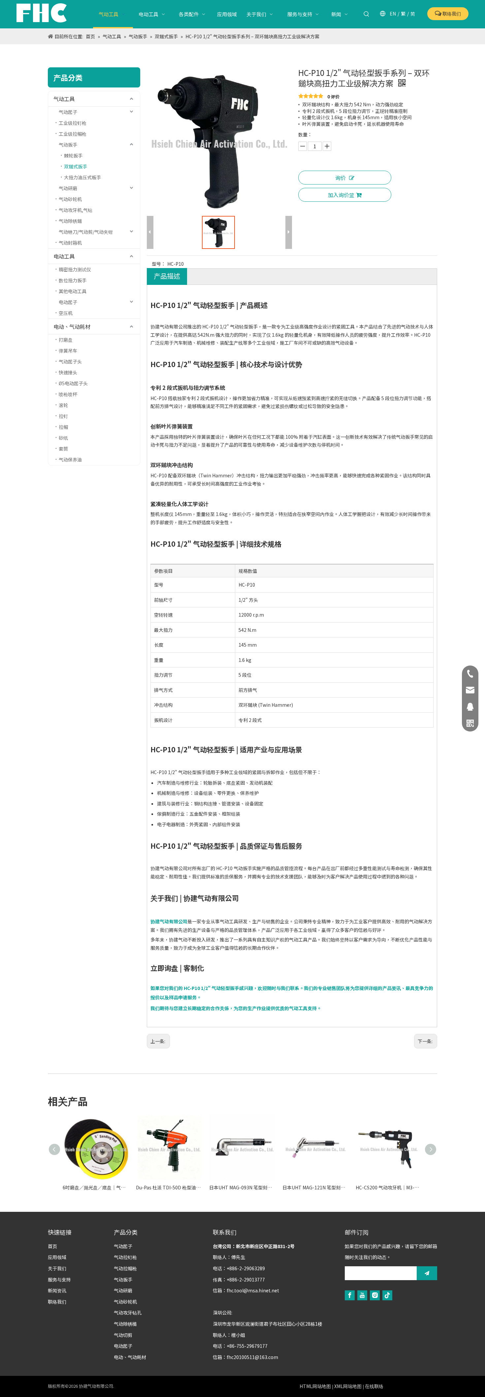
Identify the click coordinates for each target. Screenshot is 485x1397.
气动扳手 (68, 144)
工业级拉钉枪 (72, 122)
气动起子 (68, 112)
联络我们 (451, 13)
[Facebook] (350, 1295)
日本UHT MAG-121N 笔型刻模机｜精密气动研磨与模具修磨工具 (315, 1187)
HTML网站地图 (315, 1386)
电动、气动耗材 (71, 326)
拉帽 (63, 427)
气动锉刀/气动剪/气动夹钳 (86, 231)
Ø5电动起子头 (73, 383)
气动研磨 (68, 188)
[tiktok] (387, 1295)
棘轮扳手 (73, 155)
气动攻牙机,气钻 (75, 210)
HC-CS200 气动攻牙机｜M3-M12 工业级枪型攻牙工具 (389, 1187)
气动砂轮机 (70, 199)
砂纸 (63, 437)
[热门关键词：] (366, 14)
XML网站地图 (348, 1386)
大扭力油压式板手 (82, 177)
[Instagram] (375, 1295)
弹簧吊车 (68, 350)
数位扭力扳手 (72, 280)
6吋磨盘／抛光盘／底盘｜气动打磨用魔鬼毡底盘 (96, 1187)
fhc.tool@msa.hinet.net (253, 1290)
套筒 (63, 448)
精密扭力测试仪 (75, 269)
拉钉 (63, 416)
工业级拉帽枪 (72, 133)
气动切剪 (123, 1335)
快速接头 (68, 372)
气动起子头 (70, 361)
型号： (159, 263)
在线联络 (374, 1386)
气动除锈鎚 (70, 221)
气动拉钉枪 (125, 1257)
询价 (340, 178)
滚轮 (63, 405)
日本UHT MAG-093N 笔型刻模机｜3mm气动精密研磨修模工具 (242, 1187)
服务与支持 (59, 1279)
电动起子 (68, 302)
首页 (52, 1246)
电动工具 (64, 256)
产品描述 (167, 276)
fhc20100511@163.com (252, 1357)
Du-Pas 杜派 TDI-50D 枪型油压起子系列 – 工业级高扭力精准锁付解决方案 (169, 1187)
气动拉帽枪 (125, 1268)
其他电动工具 (72, 291)
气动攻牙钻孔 (128, 1312)
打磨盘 (66, 339)
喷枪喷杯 (68, 394)
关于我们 (57, 1268)
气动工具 (64, 99)
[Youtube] (362, 1295)
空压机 (66, 313)
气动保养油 (70, 459)
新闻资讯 (57, 1290)
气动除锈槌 (125, 1323)
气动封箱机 (70, 242)
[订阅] (427, 1273)
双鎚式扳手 (75, 166)
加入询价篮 (341, 195)
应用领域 (57, 1257)
